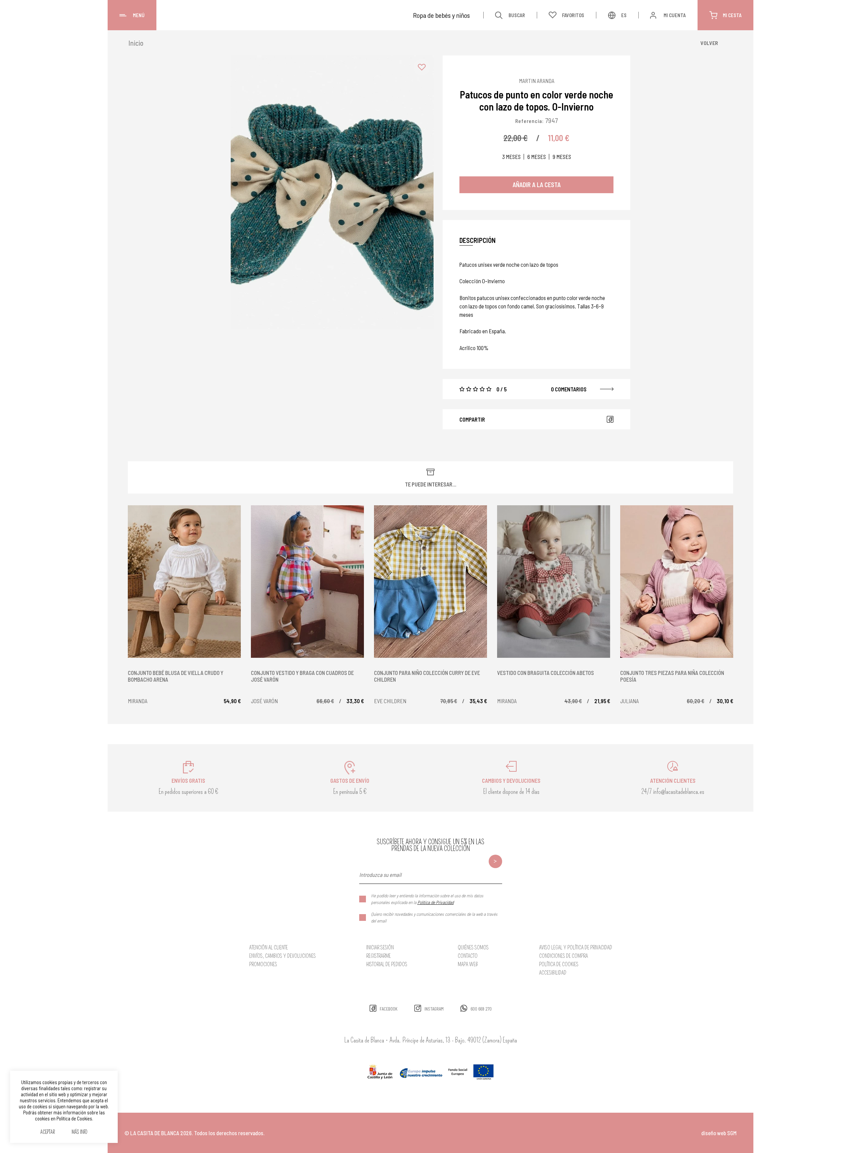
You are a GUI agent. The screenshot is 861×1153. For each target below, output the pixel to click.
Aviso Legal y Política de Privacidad (575, 947)
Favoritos (573, 15)
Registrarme (378, 956)
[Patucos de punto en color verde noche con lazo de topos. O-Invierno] (332, 192)
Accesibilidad (552, 973)
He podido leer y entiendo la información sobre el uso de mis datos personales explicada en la (427, 899)
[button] (421, 67)
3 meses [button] (511, 157)
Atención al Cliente (268, 947)
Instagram (434, 1009)
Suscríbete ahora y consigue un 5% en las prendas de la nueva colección (430, 845)
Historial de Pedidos (386, 964)
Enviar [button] (495, 861)
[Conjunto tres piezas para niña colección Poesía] (676, 581)
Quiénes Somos (473, 947)
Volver (709, 43)
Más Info (79, 1132)
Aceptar (47, 1132)
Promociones (263, 964)
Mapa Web (468, 964)
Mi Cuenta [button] (675, 15)
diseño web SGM (719, 1132)
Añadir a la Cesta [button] (537, 184)
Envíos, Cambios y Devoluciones (282, 956)
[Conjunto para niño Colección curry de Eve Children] (430, 581)
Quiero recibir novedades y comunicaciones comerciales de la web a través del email (434, 917)
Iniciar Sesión (380, 947)
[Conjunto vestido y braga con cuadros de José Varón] (307, 581)
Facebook (610, 419)
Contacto (468, 956)
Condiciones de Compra (563, 956)
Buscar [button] (517, 15)
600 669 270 (481, 1009)
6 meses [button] (536, 157)
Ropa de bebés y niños (441, 15)
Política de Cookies (558, 964)
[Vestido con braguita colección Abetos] (553, 581)
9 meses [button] (562, 157)
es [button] (624, 15)
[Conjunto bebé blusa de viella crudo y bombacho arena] (184, 581)
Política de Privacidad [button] (435, 902)
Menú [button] (139, 15)
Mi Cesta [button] (732, 15)
